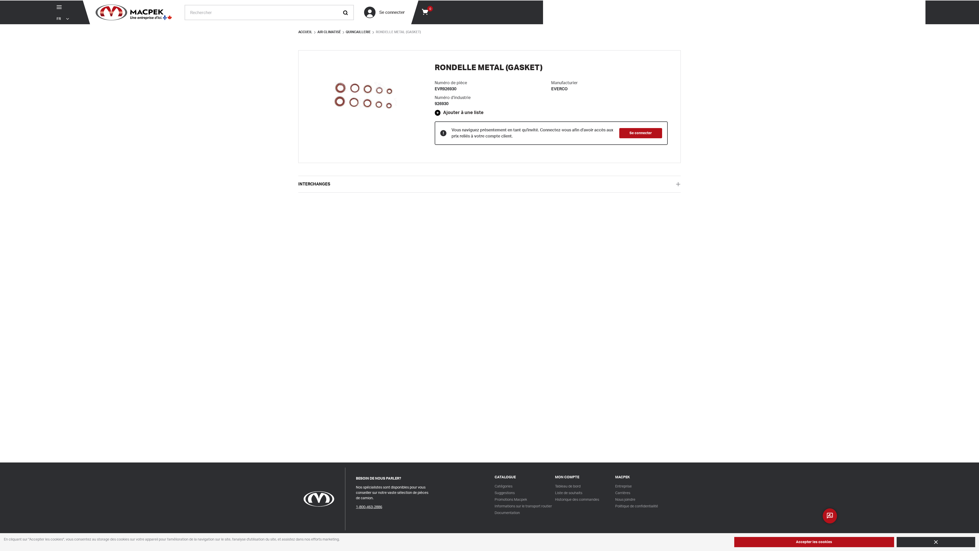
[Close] (936, 542)
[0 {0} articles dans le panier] (424, 11)
